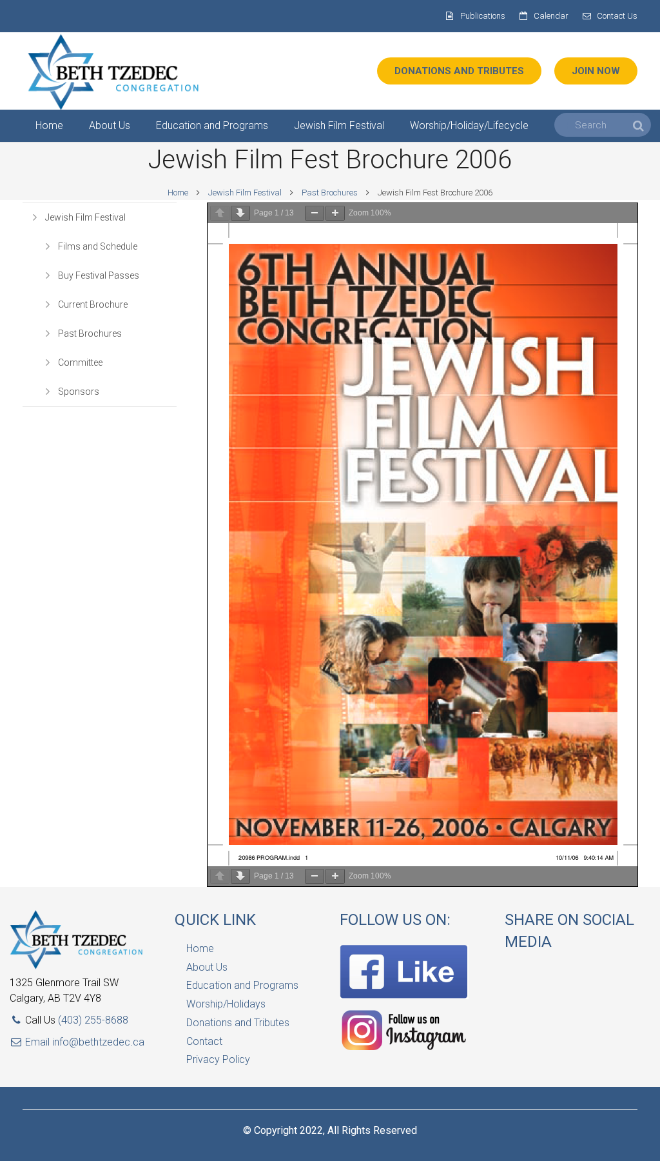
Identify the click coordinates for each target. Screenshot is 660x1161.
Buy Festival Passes (98, 275)
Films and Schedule (97, 246)
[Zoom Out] (314, 213)
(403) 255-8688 (93, 1020)
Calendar (551, 16)
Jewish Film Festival (245, 192)
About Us (207, 967)
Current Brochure (93, 304)
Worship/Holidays (226, 1004)
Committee (80, 362)
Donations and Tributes (237, 1023)
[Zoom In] (335, 213)
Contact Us (617, 16)
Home (178, 192)
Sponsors (78, 391)
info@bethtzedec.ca (98, 1042)
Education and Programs (242, 985)
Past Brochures (330, 192)
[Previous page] (219, 213)
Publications (482, 16)
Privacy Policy (218, 1059)
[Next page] (240, 213)
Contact (204, 1041)
